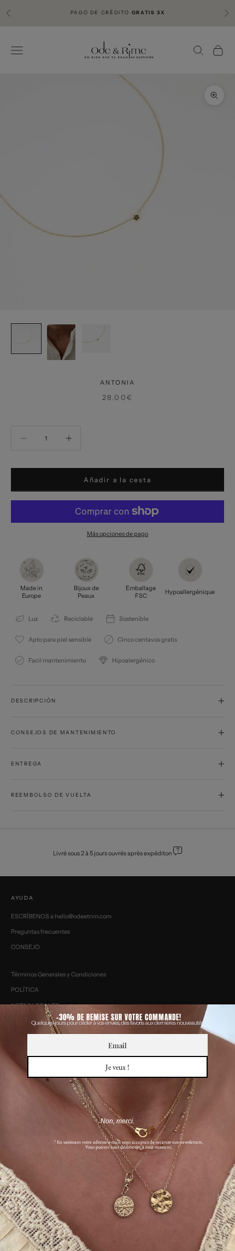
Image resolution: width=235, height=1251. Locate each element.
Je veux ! (117, 1067)
